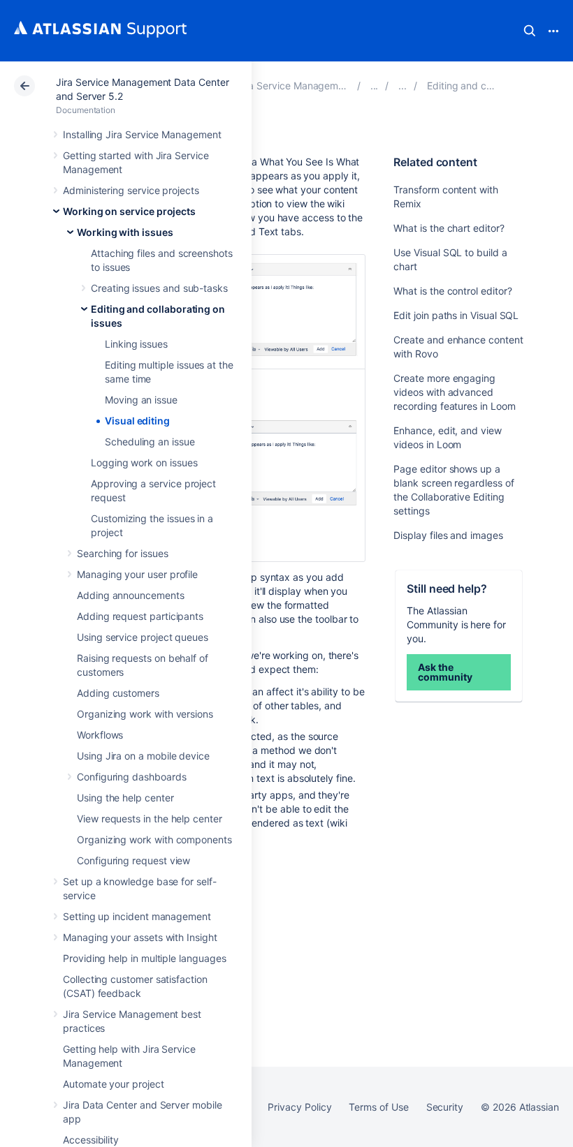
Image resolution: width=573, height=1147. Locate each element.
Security (444, 1107)
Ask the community (445, 672)
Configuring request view (133, 860)
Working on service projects (129, 211)
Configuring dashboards (131, 777)
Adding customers (118, 693)
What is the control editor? (452, 291)
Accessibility (91, 1140)
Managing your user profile (137, 574)
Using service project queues (142, 637)
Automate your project (113, 1084)
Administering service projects (131, 190)
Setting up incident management (137, 916)
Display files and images (447, 535)
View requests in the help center (149, 818)
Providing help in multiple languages (144, 958)
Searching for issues (122, 553)
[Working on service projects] (374, 85)
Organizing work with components (154, 839)
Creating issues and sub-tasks (159, 288)
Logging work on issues (144, 462)
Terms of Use (378, 1107)
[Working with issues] (402, 85)
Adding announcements (130, 595)
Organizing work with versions (145, 714)
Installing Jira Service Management (142, 134)
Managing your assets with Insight (140, 937)
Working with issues (125, 232)
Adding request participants (140, 616)
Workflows (100, 735)
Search (529, 31)
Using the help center (125, 798)
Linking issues (136, 344)
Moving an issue (141, 400)
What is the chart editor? (448, 228)
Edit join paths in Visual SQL (455, 315)
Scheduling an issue (150, 441)
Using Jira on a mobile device (143, 756)
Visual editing (137, 421)
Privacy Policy (299, 1107)
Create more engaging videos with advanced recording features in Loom (454, 392)
